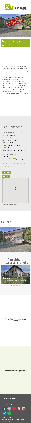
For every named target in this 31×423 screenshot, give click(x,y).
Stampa (6, 176)
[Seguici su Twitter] (9, 408)
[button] (15, 188)
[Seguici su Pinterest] (14, 408)
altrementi (13, 398)
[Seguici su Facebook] (4, 408)
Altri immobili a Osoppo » (10, 204)
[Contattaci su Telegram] (4, 413)
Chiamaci (6, 172)
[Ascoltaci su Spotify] (9, 413)
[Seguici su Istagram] (24, 408)
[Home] (15, 6)
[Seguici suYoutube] (19, 408)
